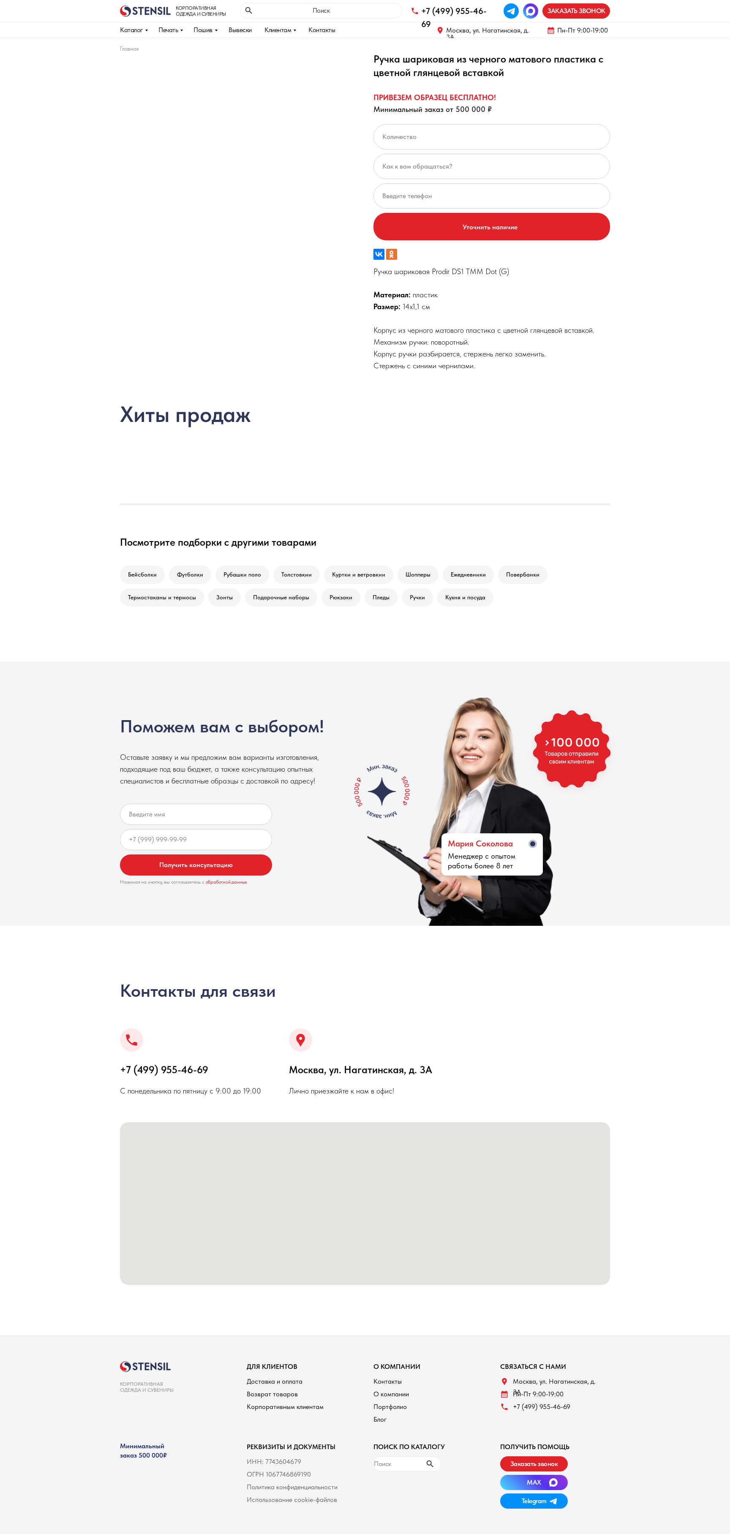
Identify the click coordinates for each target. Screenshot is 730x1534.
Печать (168, 30)
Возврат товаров (272, 1394)
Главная (129, 48)
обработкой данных (227, 882)
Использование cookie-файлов (292, 1500)
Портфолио (390, 1407)
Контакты (321, 30)
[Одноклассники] (391, 254)
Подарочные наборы (281, 597)
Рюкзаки (341, 597)
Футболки (190, 574)
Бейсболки (142, 574)
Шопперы (418, 574)
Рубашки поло (242, 574)
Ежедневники (468, 574)
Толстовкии (296, 574)
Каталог (131, 30)
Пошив (202, 30)
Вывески (240, 30)
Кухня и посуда (465, 597)
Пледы (381, 597)
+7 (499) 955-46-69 (164, 1069)
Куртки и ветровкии (358, 574)
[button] (576, 11)
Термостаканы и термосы (162, 597)
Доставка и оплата (274, 1381)
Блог (380, 1419)
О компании (391, 1394)
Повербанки (522, 574)
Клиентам (277, 30)
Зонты (224, 597)
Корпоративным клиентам (285, 1407)
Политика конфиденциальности (292, 1487)
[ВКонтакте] (378, 254)
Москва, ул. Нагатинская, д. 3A (487, 33)
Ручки (417, 597)
